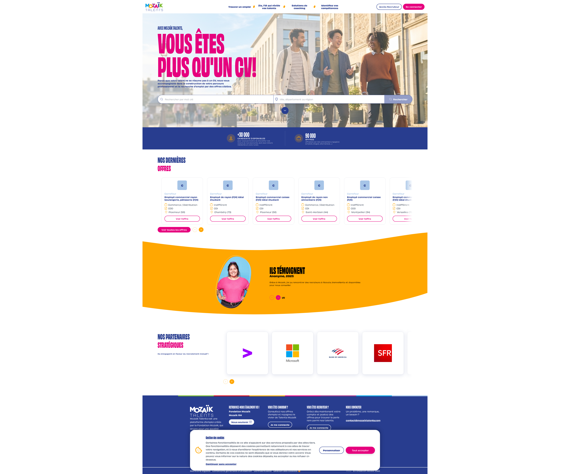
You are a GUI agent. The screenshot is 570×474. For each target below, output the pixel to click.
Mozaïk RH (235, 415)
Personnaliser (331, 450)
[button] (182, 201)
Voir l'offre (182, 218)
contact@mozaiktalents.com (363, 420)
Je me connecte (280, 424)
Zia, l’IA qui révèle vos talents (269, 6)
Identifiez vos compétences (329, 6)
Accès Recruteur (389, 6)
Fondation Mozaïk (239, 411)
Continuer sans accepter (221, 463)
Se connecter (414, 6)
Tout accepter (360, 450)
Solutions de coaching (299, 6)
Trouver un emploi (239, 6)
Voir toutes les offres (174, 229)
